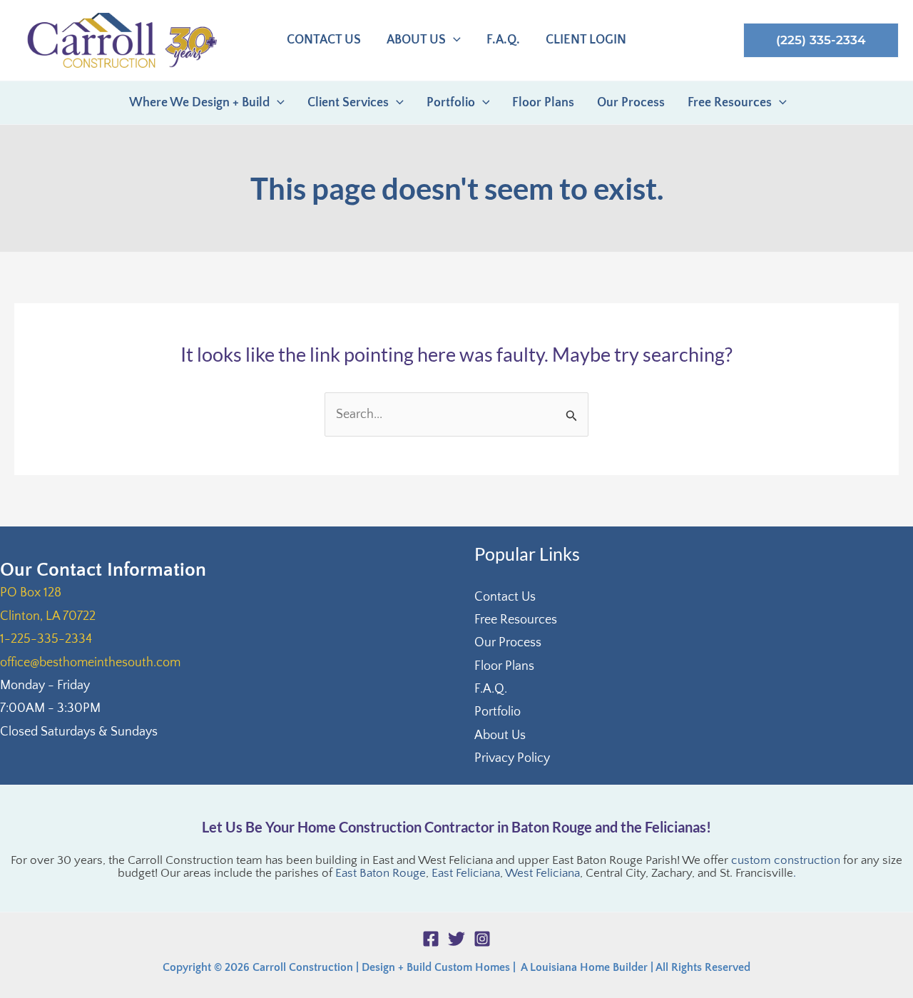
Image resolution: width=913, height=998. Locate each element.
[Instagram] (482, 938)
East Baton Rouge (380, 873)
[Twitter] (456, 938)
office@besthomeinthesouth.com (90, 663)
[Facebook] (430, 938)
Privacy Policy (512, 758)
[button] (453, 40)
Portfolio (497, 712)
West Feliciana (542, 873)
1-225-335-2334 (46, 639)
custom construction (785, 860)
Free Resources (515, 620)
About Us (500, 735)
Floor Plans (504, 666)
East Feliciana (466, 873)
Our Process (507, 643)
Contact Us (505, 597)
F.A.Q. (490, 689)
